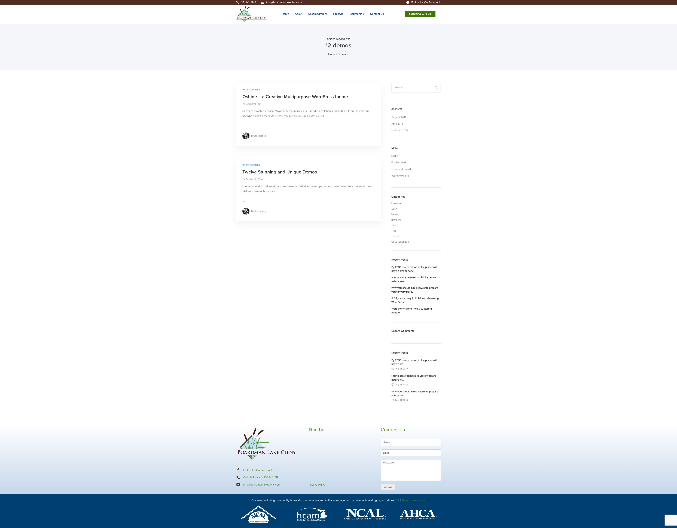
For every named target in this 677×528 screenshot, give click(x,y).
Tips (393, 231)
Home (285, 14)
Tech (394, 225)
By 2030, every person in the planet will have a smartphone (414, 269)
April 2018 (397, 124)
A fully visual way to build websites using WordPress (415, 300)
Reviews (396, 220)
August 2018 (398, 117)
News (394, 214)
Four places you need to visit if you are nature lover (413, 279)
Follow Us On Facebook (426, 2)
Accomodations (317, 14)
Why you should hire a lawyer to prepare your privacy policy (414, 289)
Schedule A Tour (420, 14)
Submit (388, 487)
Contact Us (377, 14)
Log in (394, 156)
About (298, 14)
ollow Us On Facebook (259, 470)
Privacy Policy (317, 485)
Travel (395, 236)
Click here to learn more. (410, 500)
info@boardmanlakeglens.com (284, 2)
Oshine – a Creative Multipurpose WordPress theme (295, 96)
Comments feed (401, 169)
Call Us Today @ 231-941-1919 (260, 477)
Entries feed (398, 162)
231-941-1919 (248, 2)
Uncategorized (251, 90)
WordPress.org (400, 176)
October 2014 (399, 130)
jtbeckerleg (260, 136)
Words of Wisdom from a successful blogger (411, 310)
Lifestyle (338, 14)
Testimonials (356, 14)
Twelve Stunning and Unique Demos (279, 172)
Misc (394, 209)
